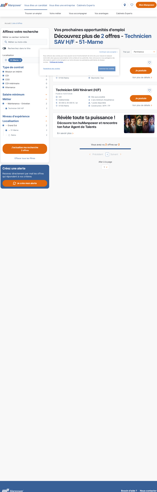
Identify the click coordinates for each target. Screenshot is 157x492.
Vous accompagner (78, 13)
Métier (7, 99)
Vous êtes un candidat (35, 5)
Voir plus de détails (141, 77)
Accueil (7, 23)
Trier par (126, 52)
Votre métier (55, 13)
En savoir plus (64, 133)
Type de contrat (13, 67)
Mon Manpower (146, 5)
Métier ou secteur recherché (16, 37)
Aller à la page (105, 162)
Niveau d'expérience (16, 116)
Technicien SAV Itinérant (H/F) (78, 90)
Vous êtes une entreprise (62, 5)
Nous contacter (148, 490)
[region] (79, 62)
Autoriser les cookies (106, 69)
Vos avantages (101, 13)
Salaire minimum (13, 94)
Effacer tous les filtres (25, 158)
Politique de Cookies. (56, 62)
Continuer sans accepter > (108, 52)
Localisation (8, 55)
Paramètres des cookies (51, 68)
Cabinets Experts (124, 13)
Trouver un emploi (33, 13)
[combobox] (25, 60)
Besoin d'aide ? (129, 490)
